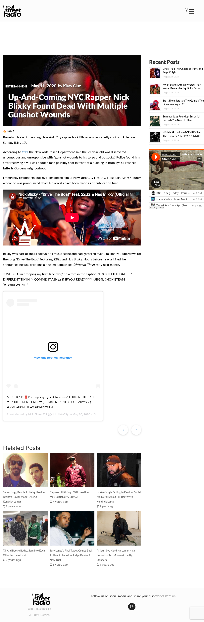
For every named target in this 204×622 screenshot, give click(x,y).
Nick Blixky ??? (37, 414)
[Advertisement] (102, 35)
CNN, (25, 152)
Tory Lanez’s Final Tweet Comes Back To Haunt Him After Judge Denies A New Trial (71, 555)
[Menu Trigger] (191, 11)
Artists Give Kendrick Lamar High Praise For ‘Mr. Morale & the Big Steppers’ (116, 555)
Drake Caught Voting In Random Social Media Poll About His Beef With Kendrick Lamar (119, 497)
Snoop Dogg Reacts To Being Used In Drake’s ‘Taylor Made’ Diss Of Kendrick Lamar (24, 497)
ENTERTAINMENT (16, 86)
